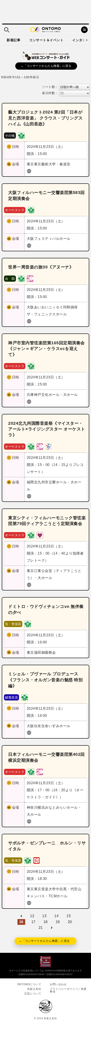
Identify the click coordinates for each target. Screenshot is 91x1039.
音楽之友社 (34, 989)
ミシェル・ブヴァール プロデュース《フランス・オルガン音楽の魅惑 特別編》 (45, 680)
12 (32, 916)
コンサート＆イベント (46, 40)
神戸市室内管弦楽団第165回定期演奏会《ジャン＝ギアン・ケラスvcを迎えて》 (46, 349)
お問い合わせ (58, 984)
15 (68, 916)
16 (21, 922)
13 (44, 916)
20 (70, 922)
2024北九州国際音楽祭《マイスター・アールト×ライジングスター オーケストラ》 (46, 429)
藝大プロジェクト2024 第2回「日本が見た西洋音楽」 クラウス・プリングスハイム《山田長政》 (45, 118)
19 (58, 922)
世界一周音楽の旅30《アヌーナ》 (41, 267)
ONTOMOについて (29, 984)
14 (56, 916)
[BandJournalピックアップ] (36, 860)
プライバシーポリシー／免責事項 (68, 990)
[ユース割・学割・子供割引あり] (21, 135)
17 (33, 922)
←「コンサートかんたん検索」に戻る (46, 65)
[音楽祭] (48, 446)
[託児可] (30, 278)
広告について (32, 993)
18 (46, 922)
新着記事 (13, 40)
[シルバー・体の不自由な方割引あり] (39, 535)
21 (41, 927)
